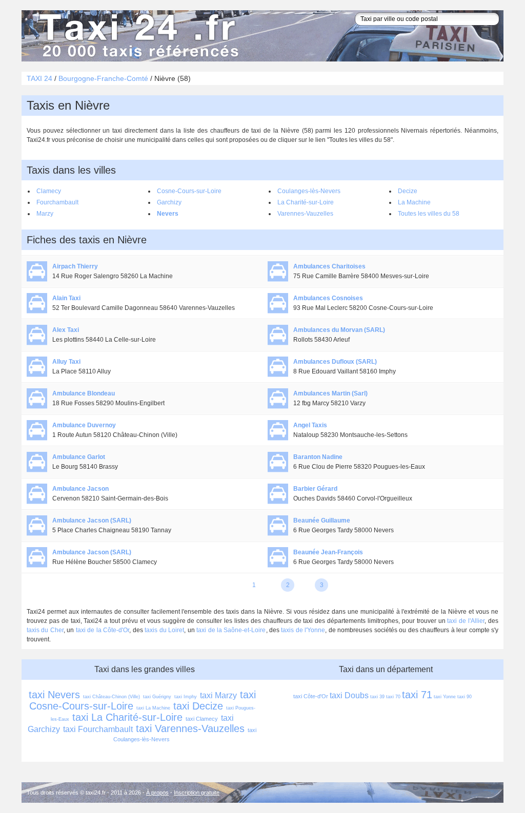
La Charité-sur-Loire (305, 202)
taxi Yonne (445, 696)
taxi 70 (393, 696)
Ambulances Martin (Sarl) (330, 393)
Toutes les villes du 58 (428, 213)
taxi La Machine (153, 708)
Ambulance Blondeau (83, 393)
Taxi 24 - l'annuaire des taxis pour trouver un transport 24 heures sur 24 (137, 35)
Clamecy (48, 191)
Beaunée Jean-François (328, 552)
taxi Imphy (185, 696)
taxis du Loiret (164, 630)
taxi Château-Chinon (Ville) (111, 696)
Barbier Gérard (315, 488)
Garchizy (169, 202)
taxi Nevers (54, 694)
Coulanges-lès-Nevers (308, 191)
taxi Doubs (349, 695)
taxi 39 (377, 696)
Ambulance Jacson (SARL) (91, 520)
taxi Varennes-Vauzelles (190, 728)
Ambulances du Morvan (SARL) (339, 329)
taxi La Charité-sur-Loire (127, 717)
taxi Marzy (218, 695)
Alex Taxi (65, 329)
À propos (157, 792)
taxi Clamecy (202, 719)
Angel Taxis (310, 425)
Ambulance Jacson (80, 488)
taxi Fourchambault (98, 729)
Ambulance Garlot (78, 457)
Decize (407, 191)
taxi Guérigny (157, 696)
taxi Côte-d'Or (310, 696)
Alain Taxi (66, 298)
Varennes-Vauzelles (305, 213)
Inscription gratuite (196, 792)
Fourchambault (57, 202)
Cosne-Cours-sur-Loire (189, 191)
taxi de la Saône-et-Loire (231, 630)
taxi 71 (417, 694)
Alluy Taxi (66, 361)
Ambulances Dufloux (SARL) (335, 361)
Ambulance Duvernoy (84, 425)
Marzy (44, 213)
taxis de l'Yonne (303, 630)
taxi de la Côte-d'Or (102, 630)
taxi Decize (198, 706)
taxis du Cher (45, 630)
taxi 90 (464, 696)
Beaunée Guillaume (321, 520)
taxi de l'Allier (465, 620)
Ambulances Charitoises (329, 266)
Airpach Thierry (75, 266)
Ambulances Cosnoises (328, 298)
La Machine (414, 202)
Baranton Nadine (317, 457)
